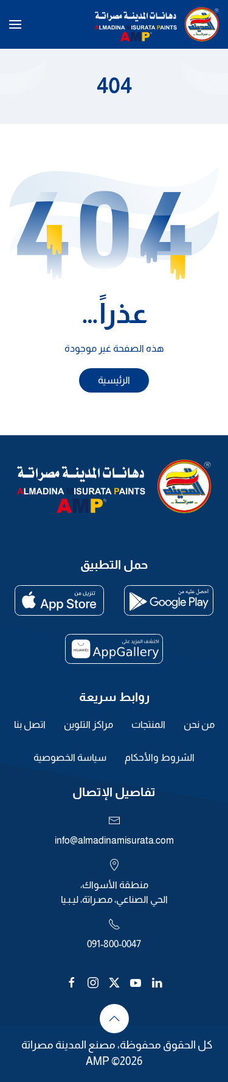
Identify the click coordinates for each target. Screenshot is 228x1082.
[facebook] (72, 982)
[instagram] (93, 982)
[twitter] (114, 982)
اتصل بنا (30, 724)
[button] (15, 24)
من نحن (199, 724)
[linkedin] (157, 982)
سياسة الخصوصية (69, 757)
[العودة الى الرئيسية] (157, 24)
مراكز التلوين (88, 724)
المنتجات (148, 724)
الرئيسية (114, 380)
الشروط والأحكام (160, 757)
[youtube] (136, 982)
